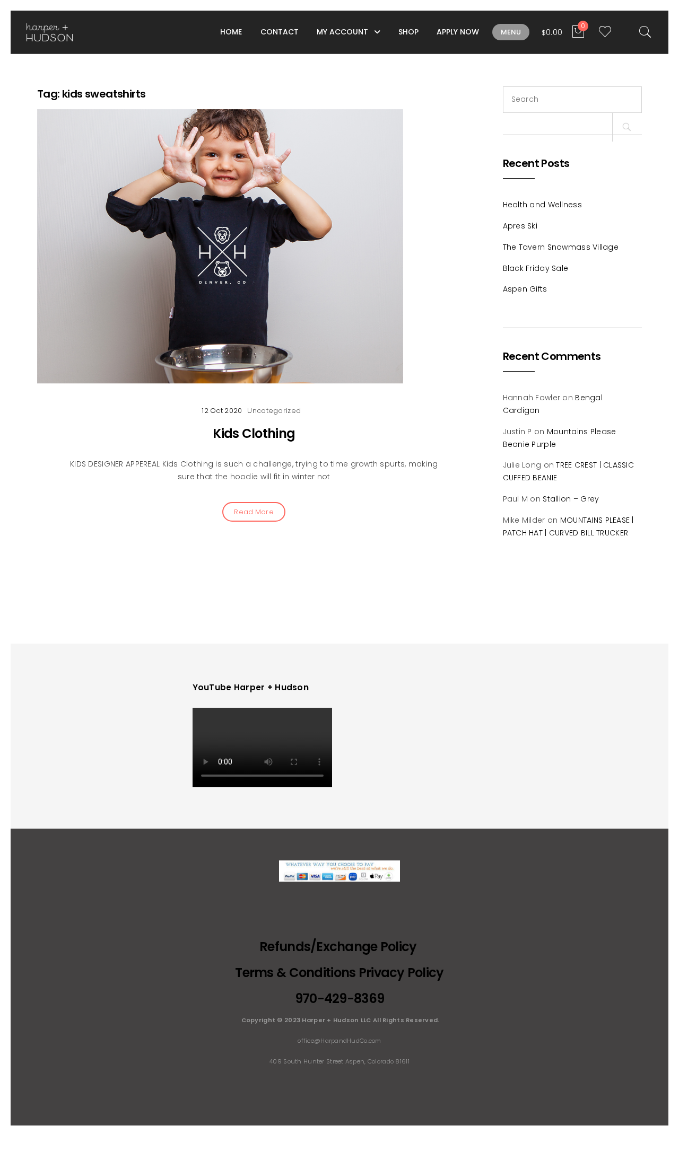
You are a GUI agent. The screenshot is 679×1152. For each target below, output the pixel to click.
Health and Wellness (542, 204)
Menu (511, 32)
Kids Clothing (254, 433)
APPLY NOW (458, 32)
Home (231, 32)
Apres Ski (520, 226)
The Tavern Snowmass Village (561, 247)
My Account (342, 32)
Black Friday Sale (536, 268)
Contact (279, 32)
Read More (254, 511)
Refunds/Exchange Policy (339, 946)
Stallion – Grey (571, 499)
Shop (408, 32)
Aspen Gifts (525, 289)
